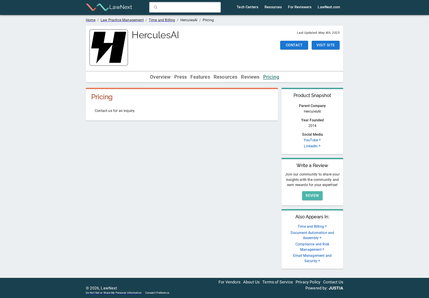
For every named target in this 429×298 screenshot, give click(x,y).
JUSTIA (336, 288)
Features (200, 77)
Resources (226, 77)
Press (180, 77)
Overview (160, 77)
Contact (294, 45)
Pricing (271, 77)
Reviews (250, 77)
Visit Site (325, 45)
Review (312, 195)
